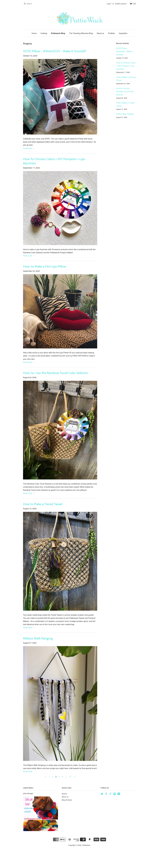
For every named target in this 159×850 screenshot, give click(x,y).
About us (100, 33)
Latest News (28, 788)
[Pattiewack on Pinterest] (110, 794)
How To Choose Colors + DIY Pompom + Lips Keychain (125, 65)
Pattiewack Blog (58, 33)
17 (70, 776)
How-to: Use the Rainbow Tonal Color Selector (55, 373)
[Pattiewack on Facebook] (106, 794)
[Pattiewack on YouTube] (118, 794)
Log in (109, 3)
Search (64, 794)
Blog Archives (67, 800)
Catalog (44, 33)
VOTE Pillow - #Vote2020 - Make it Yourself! (54, 51)
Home (34, 33)
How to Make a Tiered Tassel (42, 504)
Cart (134, 3)
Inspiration (123, 33)
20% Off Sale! (28, 793)
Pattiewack (86, 845)
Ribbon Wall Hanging (38, 638)
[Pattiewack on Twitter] (102, 794)
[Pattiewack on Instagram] (114, 794)
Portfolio (111, 33)
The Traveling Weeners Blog (81, 33)
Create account (120, 3)
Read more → (29, 148)
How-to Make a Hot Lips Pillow (44, 266)
